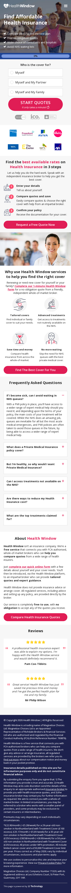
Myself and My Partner (30, 82)
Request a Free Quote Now (35, 225)
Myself (19, 73)
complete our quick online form (29, 566)
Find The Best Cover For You (35, 370)
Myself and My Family (29, 92)
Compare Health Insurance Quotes (35, 617)
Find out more (11, 759)
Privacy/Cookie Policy (50, 862)
